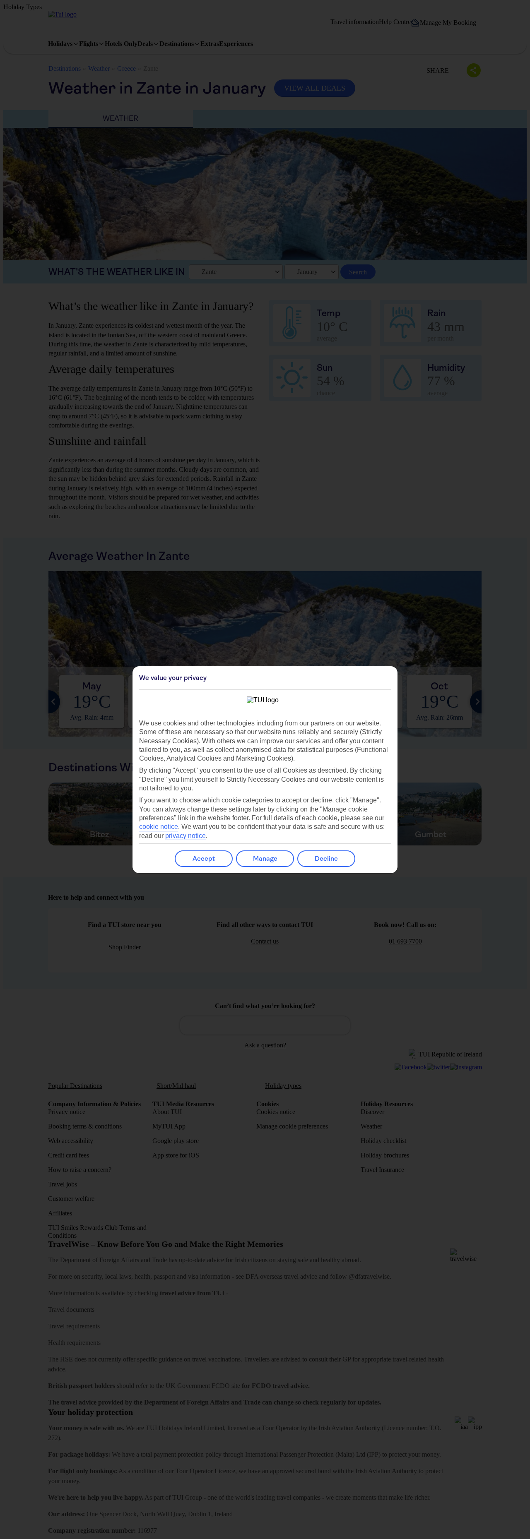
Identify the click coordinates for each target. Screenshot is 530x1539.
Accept (204, 858)
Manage (265, 858)
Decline (326, 858)
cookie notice (158, 826)
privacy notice (185, 835)
